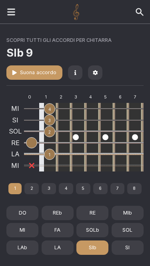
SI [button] (127, 247)
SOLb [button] (92, 230)
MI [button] (22, 230)
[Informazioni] (75, 72)
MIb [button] (127, 213)
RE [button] (93, 213)
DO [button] (22, 213)
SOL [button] (127, 230)
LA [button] (57, 247)
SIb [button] (92, 247)
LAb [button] (22, 247)
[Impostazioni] (95, 72)
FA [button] (57, 230)
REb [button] (57, 213)
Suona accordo (38, 72)
